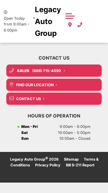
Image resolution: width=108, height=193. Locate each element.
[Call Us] (80, 24)
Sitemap (71, 159)
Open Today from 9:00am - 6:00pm (16, 24)
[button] (70, 15)
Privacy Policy (47, 165)
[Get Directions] (70, 24)
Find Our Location (35, 85)
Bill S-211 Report (80, 165)
